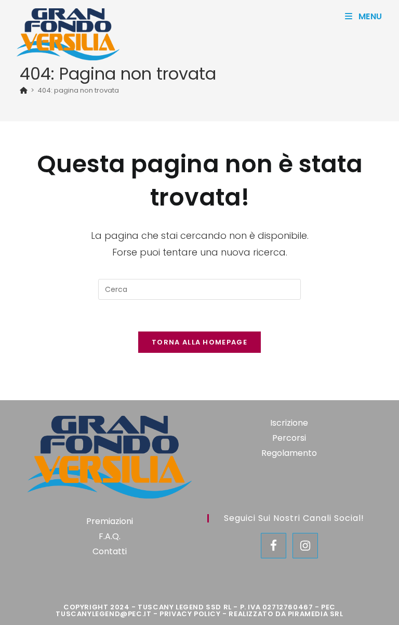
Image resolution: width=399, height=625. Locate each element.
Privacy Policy (189, 614)
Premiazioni (109, 521)
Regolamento (289, 453)
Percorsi (289, 438)
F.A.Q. (110, 536)
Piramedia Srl (315, 614)
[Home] (24, 90)
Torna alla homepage (199, 342)
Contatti (109, 551)
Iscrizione (289, 423)
